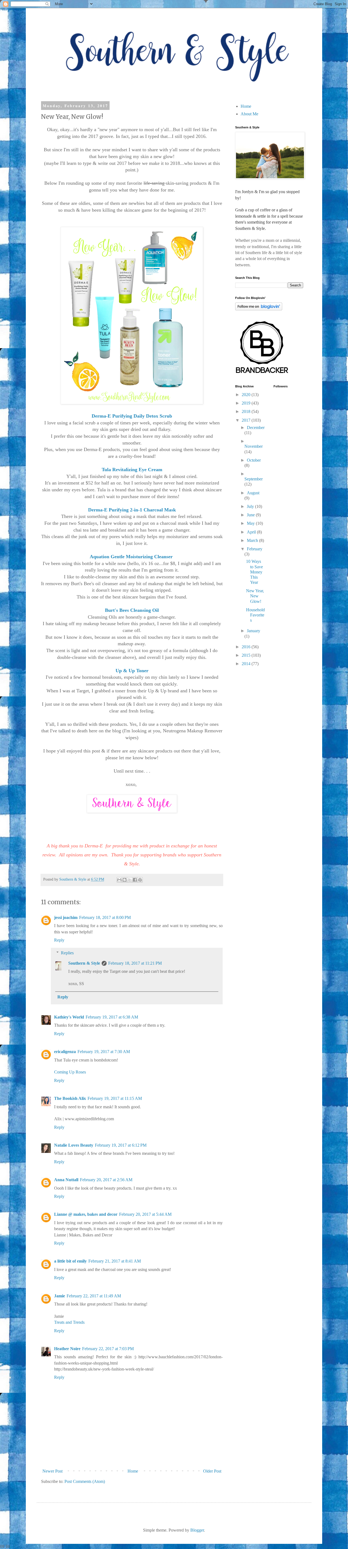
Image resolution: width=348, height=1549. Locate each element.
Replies (67, 953)
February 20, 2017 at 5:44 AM (145, 1214)
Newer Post (52, 1471)
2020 (246, 394)
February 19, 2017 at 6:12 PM (121, 1145)
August (253, 492)
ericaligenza (65, 1051)
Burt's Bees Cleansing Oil (132, 610)
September (253, 479)
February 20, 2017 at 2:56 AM (106, 1179)
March (253, 540)
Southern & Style (84, 963)
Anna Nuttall (66, 1179)
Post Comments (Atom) (84, 1481)
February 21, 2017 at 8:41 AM (114, 1261)
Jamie (59, 1296)
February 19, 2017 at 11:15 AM (115, 1098)
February (254, 549)
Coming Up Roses (70, 1072)
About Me (249, 114)
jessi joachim (65, 917)
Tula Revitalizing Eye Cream (132, 469)
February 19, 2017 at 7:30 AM (103, 1051)
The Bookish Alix (70, 1098)
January (253, 630)
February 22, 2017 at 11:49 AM (94, 1296)
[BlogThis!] (124, 880)
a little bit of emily (70, 1261)
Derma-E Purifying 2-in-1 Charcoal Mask (132, 510)
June (251, 515)
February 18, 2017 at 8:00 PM (105, 917)
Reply (59, 940)
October (254, 460)
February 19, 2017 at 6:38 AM (112, 1017)
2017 (246, 420)
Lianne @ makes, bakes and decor (85, 1214)
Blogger (197, 1530)
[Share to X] (129, 880)
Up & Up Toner (132, 670)
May (251, 523)
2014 (246, 663)
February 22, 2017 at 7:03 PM (108, 1348)
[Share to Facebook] (135, 880)
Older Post (212, 1471)
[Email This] (119, 880)
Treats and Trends (69, 1322)
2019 (246, 403)
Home (133, 1471)
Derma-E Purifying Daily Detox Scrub (132, 416)
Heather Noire (67, 1348)
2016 (246, 646)
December (256, 427)
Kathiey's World (69, 1017)
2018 (246, 411)
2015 (246, 655)
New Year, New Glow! (255, 595)
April (252, 532)
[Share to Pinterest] (140, 880)
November (253, 446)
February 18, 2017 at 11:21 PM (135, 963)
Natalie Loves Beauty (73, 1145)
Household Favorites (255, 614)
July (251, 506)
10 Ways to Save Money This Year (254, 572)
